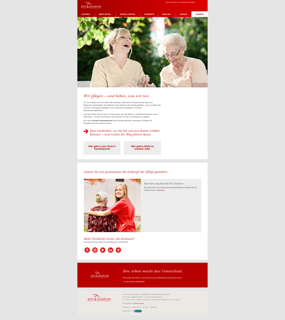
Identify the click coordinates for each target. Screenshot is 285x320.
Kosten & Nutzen (127, 14)
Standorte (149, 14)
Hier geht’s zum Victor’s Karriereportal (102, 147)
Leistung (85, 14)
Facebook (192, 2)
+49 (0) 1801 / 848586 (134, 299)
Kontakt (183, 14)
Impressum (183, 2)
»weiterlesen (160, 190)
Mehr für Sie (104, 14)
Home (167, 2)
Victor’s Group (139, 303)
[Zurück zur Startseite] (93, 5)
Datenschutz (174, 2)
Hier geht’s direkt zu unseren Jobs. (142, 147)
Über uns (166, 14)
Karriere (200, 14)
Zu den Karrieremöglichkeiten (134, 281)
